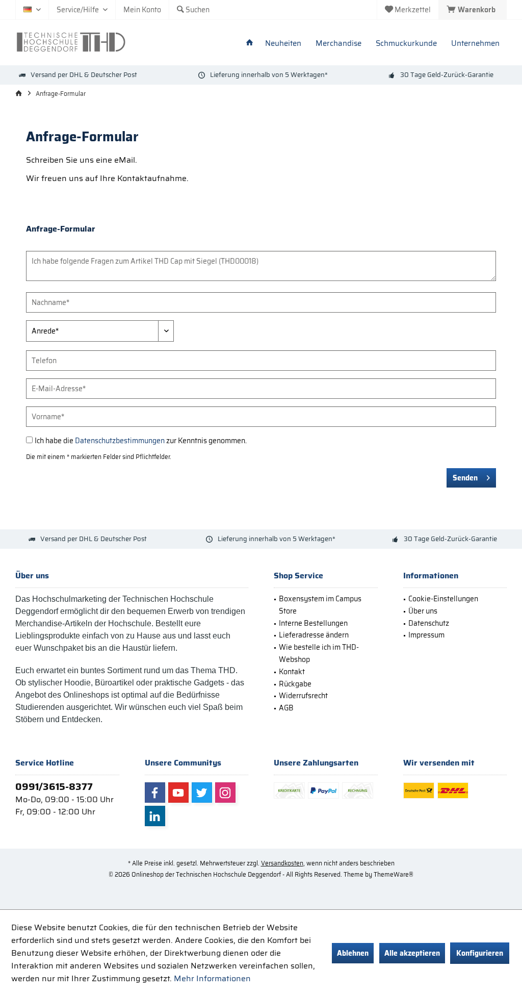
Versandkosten (282, 863)
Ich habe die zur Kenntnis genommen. (141, 440)
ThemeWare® (393, 874)
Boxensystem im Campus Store (320, 605)
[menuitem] (472, 9)
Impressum (426, 635)
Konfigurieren (479, 953)
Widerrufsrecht (303, 695)
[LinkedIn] (155, 816)
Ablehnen (353, 953)
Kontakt (292, 671)
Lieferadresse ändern (314, 635)
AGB (286, 707)
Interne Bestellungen (313, 623)
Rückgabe (295, 683)
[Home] (249, 43)
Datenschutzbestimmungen (120, 440)
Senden (465, 477)
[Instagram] (225, 792)
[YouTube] (178, 792)
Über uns (422, 611)
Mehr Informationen (212, 978)
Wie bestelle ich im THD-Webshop (319, 653)
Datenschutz (428, 623)
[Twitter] (202, 792)
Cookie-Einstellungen (443, 598)
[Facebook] (155, 792)
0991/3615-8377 (54, 786)
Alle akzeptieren (412, 953)
